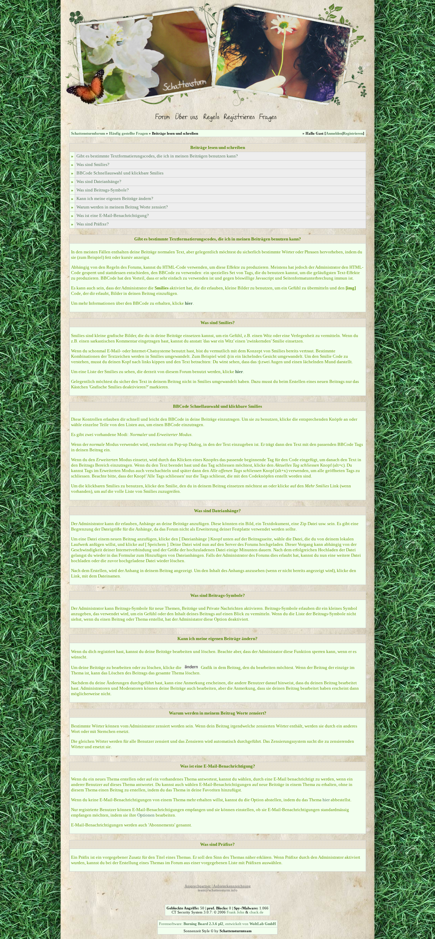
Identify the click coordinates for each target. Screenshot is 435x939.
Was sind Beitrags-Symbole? (102, 189)
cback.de (256, 912)
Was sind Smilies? (92, 164)
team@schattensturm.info (218, 890)
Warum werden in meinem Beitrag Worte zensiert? (122, 206)
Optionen (146, 815)
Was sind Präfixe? (92, 224)
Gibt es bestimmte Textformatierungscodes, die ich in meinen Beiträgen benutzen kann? (157, 155)
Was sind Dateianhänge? (98, 181)
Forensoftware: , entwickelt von (217, 924)
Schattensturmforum (88, 133)
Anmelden (334, 133)
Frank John (235, 912)
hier (326, 799)
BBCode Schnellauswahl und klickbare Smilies (119, 172)
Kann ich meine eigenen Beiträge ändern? (114, 198)
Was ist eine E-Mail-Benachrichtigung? (112, 215)
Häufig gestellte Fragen (128, 133)
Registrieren (353, 133)
